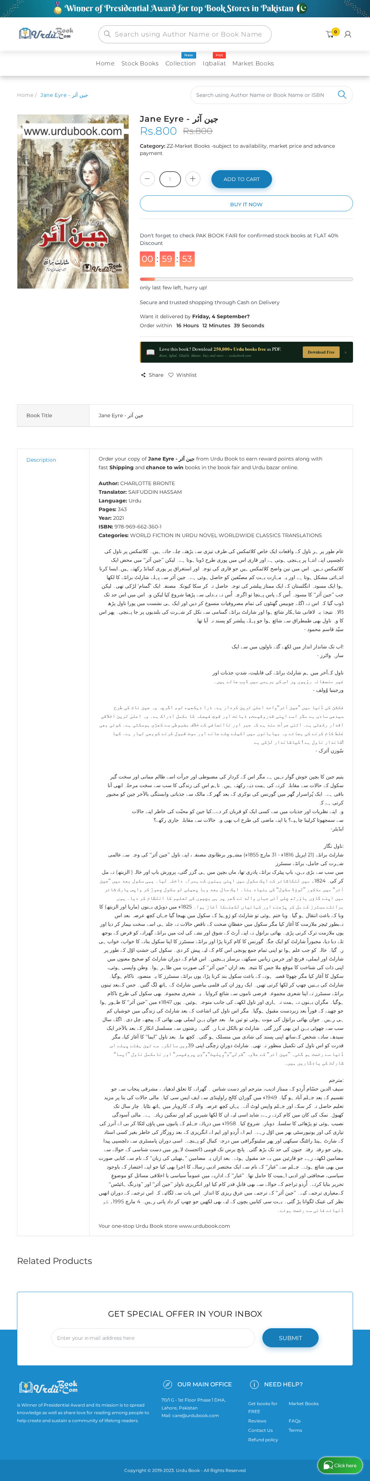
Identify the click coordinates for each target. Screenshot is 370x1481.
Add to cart (242, 179)
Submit (290, 1338)
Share (156, 375)
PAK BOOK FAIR (217, 235)
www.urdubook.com (204, 1226)
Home (25, 95)
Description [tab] (41, 460)
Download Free (321, 352)
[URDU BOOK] (47, 34)
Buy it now (246, 204)
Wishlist (186, 375)
